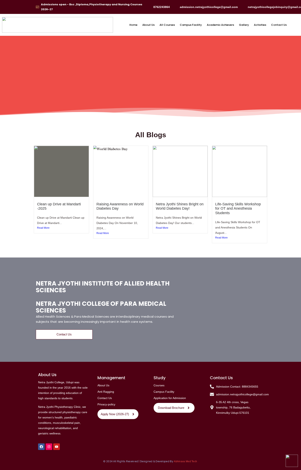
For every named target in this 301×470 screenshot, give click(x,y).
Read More (43, 227)
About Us (148, 25)
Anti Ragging (105, 391)
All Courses (167, 25)
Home (133, 25)
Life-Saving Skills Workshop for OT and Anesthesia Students (238, 208)
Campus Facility (191, 25)
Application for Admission (170, 398)
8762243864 (161, 7)
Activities (260, 25)
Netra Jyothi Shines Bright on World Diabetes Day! (180, 206)
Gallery (244, 25)
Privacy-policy (106, 404)
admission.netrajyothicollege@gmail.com (209, 7)
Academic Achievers (220, 25)
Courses (159, 385)
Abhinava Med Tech (186, 461)
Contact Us (279, 25)
